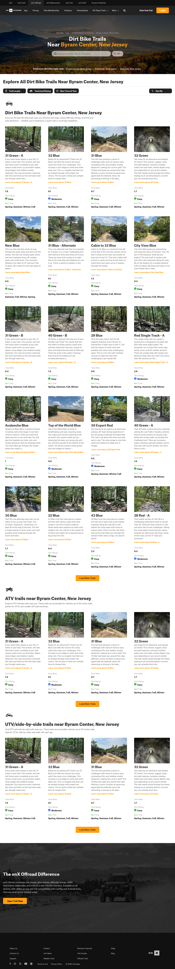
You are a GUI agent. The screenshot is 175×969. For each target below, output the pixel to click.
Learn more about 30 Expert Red (109, 437)
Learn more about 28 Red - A (152, 527)
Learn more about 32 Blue (66, 167)
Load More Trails (87, 578)
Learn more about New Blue (23, 257)
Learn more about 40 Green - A (152, 437)
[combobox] (83, 53)
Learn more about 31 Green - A (23, 167)
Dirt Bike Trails (62, 33)
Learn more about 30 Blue (23, 527)
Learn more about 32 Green (152, 167)
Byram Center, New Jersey (78, 68)
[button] (14, 91)
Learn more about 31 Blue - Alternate (66, 257)
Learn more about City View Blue (152, 257)
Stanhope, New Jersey (106, 68)
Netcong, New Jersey (130, 68)
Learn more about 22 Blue (66, 527)
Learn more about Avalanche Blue (23, 437)
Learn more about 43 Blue (109, 527)
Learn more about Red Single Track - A (152, 347)
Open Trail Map (15, 901)
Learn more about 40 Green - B (66, 347)
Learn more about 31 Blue (109, 167)
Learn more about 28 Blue (109, 347)
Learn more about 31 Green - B (23, 347)
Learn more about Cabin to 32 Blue (109, 257)
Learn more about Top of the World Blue (66, 437)
